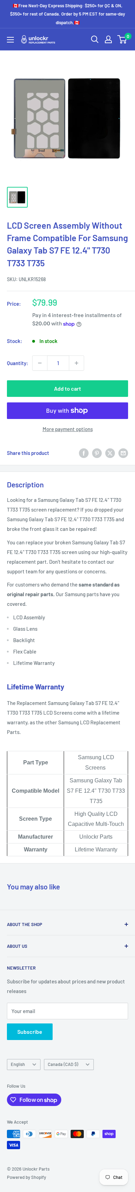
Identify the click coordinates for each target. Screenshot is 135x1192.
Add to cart (67, 388)
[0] (122, 39)
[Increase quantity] (76, 363)
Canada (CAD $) (63, 1064)
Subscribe (29, 1031)
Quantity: (17, 363)
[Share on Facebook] (84, 453)
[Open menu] (10, 39)
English (18, 1064)
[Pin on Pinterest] (97, 453)
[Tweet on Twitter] (110, 453)
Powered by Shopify (26, 1177)
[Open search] (95, 39)
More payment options (68, 429)
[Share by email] (123, 453)
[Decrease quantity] (40, 363)
